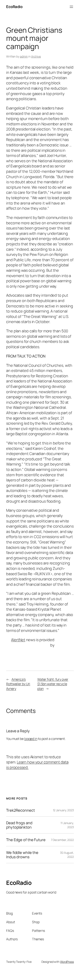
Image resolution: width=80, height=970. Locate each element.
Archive (36, 56)
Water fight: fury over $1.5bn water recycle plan (52, 684)
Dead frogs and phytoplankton (19, 825)
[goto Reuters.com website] (66, 642)
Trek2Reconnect (20, 810)
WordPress (67, 962)
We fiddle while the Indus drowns (22, 854)
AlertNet (18, 639)
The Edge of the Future (26, 840)
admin (24, 56)
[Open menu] (71, 6)
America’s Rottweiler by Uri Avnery (18, 684)
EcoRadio (14, 6)
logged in (30, 738)
